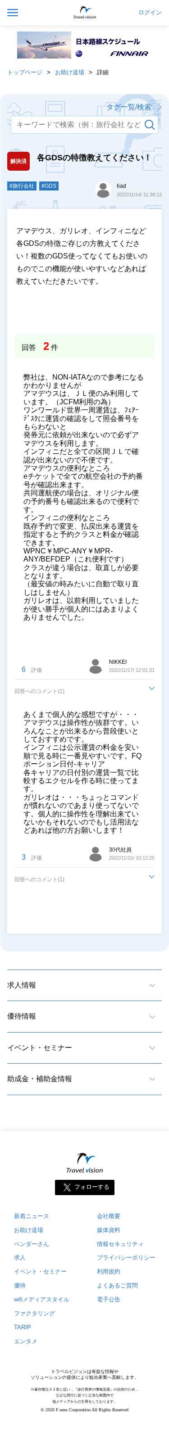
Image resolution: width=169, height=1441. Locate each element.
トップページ (24, 72)
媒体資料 (108, 1230)
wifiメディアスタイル (41, 1299)
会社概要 (108, 1216)
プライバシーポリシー (126, 1257)
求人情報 (21, 985)
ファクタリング (34, 1313)
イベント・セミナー (39, 1047)
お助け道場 (69, 72)
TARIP (22, 1327)
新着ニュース (31, 1216)
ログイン (150, 12)
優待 (20, 1285)
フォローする (92, 1186)
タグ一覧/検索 (128, 107)
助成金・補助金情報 (39, 1079)
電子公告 (108, 1299)
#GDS (48, 186)
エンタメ (25, 1341)
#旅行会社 (21, 186)
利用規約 (108, 1271)
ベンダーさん (31, 1244)
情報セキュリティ (120, 1244)
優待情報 (21, 1016)
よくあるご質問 (117, 1285)
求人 (20, 1257)
